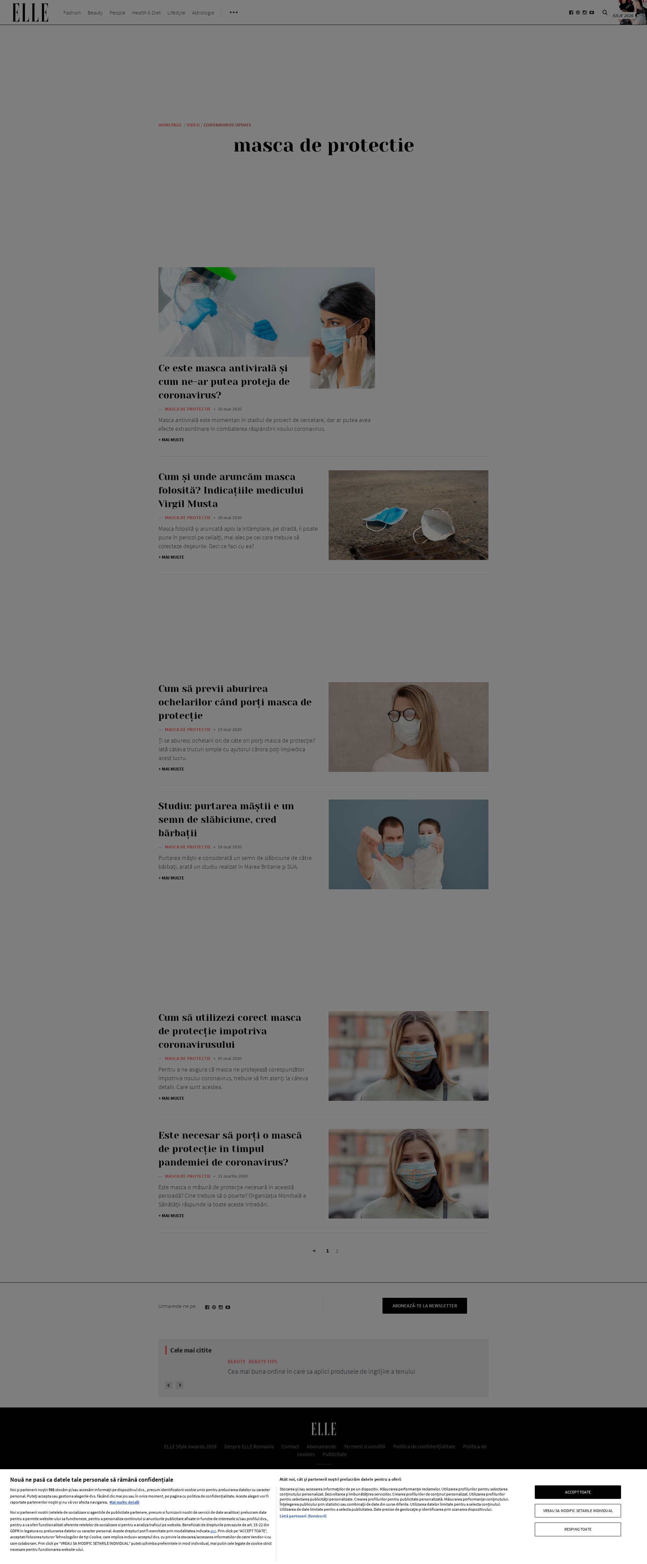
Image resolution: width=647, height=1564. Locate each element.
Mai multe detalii (124, 1502)
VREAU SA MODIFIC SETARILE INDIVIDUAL (578, 1510)
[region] (323, 1516)
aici (213, 1530)
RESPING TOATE (578, 1529)
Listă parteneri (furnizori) (303, 1515)
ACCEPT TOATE (578, 1491)
